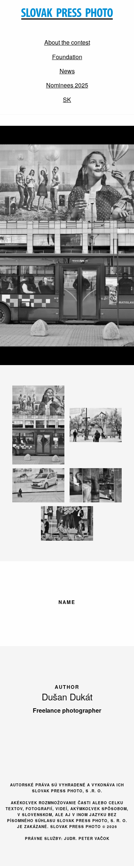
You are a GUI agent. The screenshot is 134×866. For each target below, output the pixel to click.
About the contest (67, 42)
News (67, 71)
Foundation (67, 56)
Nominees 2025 (67, 85)
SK (67, 99)
